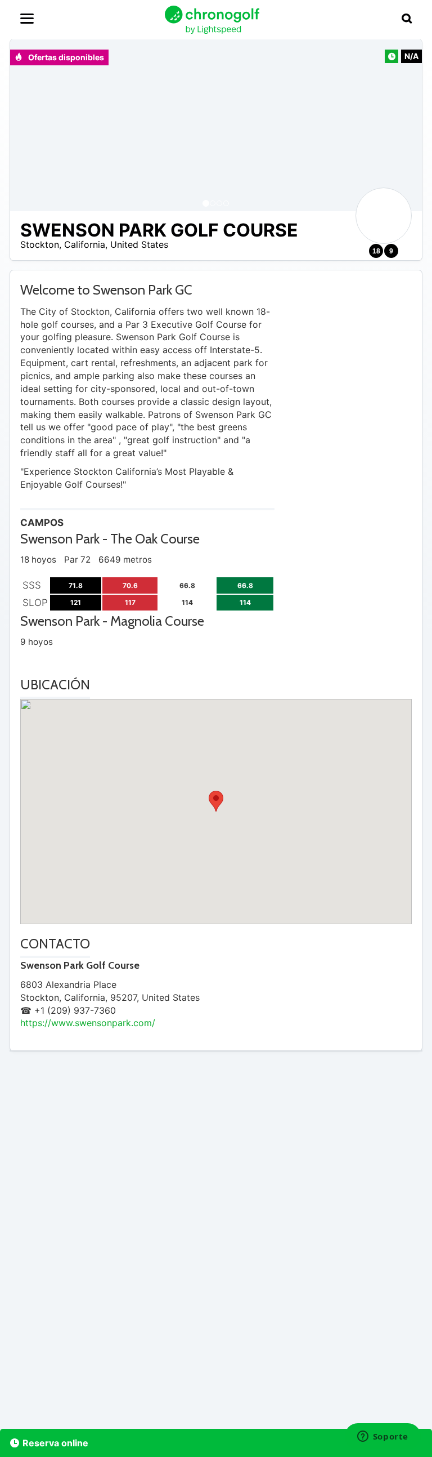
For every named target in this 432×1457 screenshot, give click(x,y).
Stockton (39, 244)
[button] (30, 125)
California (84, 244)
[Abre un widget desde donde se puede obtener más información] (382, 1437)
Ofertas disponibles (65, 57)
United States (139, 244)
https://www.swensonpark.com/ (87, 1022)
